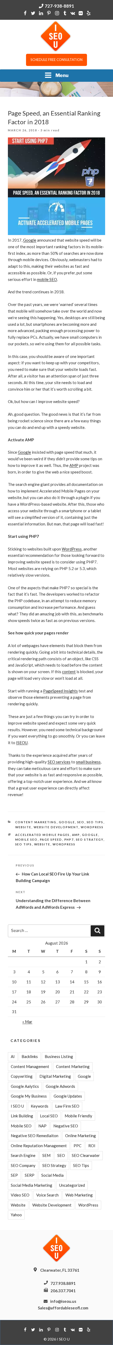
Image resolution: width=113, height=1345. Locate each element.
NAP (42, 1125)
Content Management (30, 1066)
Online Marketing (80, 1135)
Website (23, 827)
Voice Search (47, 1195)
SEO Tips (95, 822)
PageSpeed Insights (60, 690)
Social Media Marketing (31, 1185)
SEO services (59, 761)
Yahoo (16, 1214)
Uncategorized (72, 1185)
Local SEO (49, 1115)
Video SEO (20, 1195)
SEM (46, 1155)
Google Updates (68, 1096)
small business (88, 761)
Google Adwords (60, 1086)
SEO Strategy (90, 839)
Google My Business (29, 1096)
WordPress (72, 549)
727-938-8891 (59, 6)
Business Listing (59, 1056)
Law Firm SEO (67, 1106)
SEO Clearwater (86, 1155)
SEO (81, 822)
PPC (77, 1145)
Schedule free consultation (56, 60)
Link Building (22, 1115)
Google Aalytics (25, 1086)
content (69, 671)
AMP (73, 465)
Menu (62, 75)
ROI (91, 1145)
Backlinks (30, 1056)
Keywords (39, 1106)
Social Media (52, 1175)
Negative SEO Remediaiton (34, 1135)
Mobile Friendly (78, 1115)
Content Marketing (36, 822)
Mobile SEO (21, 1125)
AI (13, 1056)
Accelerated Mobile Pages (42, 834)
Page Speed (51, 839)
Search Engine (23, 1155)
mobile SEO (47, 279)
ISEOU (22, 742)
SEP (14, 1175)
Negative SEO (65, 1125)
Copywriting (22, 1076)
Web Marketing (79, 1195)
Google (29, 240)
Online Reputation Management (39, 1145)
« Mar (27, 1021)
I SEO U (17, 1106)
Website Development (56, 827)
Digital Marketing (55, 1076)
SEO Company (23, 1165)
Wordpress (64, 844)
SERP (29, 1175)
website (42, 844)
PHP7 (69, 839)
